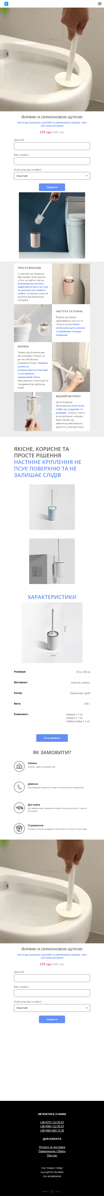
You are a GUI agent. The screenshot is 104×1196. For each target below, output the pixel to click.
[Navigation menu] (99, 4)
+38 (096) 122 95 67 (52, 1126)
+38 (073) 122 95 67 (52, 1122)
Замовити (52, 187)
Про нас (52, 1155)
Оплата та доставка (52, 1147)
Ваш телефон (21, 154)
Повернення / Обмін (52, 1151)
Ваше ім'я (19, 139)
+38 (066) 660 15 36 (52, 1130)
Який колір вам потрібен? (28, 169)
